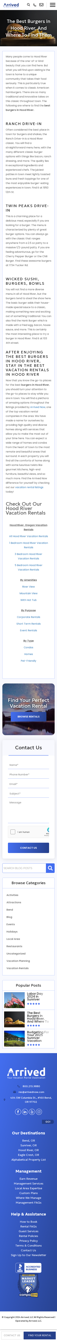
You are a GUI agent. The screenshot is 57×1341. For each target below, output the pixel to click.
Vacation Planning (18, 961)
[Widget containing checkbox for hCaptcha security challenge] (32, 832)
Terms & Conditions (28, 1245)
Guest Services (28, 1231)
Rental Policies (28, 1236)
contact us (12, 1335)
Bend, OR (28, 1140)
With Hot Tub (28, 600)
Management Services (28, 1183)
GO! (47, 1122)
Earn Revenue (28, 1179)
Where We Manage (28, 1198)
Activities (12, 895)
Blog (9, 917)
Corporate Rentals (28, 617)
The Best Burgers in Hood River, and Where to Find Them (38, 1019)
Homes (28, 654)
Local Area (13, 939)
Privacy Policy (28, 1241)
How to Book (28, 1221)
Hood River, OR (28, 1150)
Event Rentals (28, 630)
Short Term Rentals (28, 624)
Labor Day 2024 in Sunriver (35, 996)
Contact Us (28, 1250)
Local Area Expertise (28, 1188)
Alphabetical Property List (28, 1159)
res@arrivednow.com (31, 1092)
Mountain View (28, 593)
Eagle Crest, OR (28, 1155)
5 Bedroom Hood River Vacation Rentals (28, 567)
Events (10, 924)
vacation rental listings (29, 487)
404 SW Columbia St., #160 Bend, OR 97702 (31, 1099)
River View (28, 587)
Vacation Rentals (17, 968)
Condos (28, 647)
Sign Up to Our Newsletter (28, 1255)
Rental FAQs (28, 1226)
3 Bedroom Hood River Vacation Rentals (28, 556)
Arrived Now (37, 407)
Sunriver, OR (28, 1145)
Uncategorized (15, 953)
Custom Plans (28, 1193)
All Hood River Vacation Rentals (28, 536)
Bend (9, 910)
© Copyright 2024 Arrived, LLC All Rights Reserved (28, 1317)
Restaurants (14, 946)
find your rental (39, 1335)
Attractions (13, 902)
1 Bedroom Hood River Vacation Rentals (28, 545)
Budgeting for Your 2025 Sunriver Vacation (38, 1036)
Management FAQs (28, 1202)
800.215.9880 (31, 1086)
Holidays (12, 931)
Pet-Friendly (28, 661)
